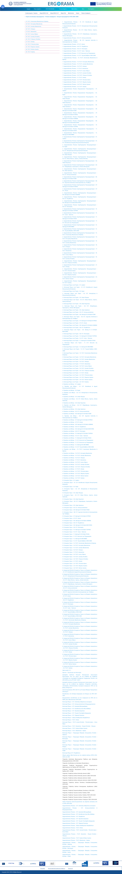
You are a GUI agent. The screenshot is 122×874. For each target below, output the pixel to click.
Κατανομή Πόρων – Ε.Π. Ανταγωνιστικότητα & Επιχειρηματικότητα (78, 704)
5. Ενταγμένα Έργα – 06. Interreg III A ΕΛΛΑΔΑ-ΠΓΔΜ (75, 509)
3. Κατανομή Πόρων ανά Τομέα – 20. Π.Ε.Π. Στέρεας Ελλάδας (78, 370)
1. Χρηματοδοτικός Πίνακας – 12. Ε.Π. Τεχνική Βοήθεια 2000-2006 (79, 55)
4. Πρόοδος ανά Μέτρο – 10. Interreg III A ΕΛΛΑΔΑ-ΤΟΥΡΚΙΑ (77, 433)
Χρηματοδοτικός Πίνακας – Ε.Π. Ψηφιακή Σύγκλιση (75, 823)
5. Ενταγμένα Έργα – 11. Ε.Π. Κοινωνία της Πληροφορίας (76, 536)
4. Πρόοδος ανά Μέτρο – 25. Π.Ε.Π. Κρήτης (73, 478)
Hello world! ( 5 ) (66, 670)
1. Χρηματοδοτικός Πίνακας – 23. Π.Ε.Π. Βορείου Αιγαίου (76, 82)
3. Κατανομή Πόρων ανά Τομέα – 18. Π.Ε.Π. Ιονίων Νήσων (77, 366)
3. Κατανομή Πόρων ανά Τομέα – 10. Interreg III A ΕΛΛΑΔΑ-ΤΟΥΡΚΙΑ (79, 336)
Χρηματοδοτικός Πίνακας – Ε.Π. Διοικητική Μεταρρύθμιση (76, 812)
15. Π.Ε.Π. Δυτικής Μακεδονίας (33, 26)
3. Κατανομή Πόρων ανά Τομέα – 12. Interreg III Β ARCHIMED (77, 346)
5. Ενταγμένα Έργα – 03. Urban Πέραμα (72, 492)
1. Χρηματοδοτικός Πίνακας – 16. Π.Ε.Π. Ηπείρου (74, 66)
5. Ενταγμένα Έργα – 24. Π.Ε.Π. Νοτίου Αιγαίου (74, 568)
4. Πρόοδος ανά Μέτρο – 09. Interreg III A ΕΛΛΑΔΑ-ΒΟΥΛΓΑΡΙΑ (78, 429)
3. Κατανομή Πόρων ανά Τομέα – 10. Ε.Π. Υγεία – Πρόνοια (77, 338)
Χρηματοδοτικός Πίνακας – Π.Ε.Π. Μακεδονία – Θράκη (76, 840)
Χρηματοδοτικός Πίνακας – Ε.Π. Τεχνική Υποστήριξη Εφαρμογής (78, 821)
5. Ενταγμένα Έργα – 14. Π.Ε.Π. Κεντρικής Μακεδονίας (76, 545)
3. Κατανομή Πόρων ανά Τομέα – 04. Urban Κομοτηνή (76, 303)
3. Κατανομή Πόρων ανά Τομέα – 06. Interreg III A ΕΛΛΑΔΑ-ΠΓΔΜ (78, 314)
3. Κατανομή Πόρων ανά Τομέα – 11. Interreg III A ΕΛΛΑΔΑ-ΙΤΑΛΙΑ (78, 340)
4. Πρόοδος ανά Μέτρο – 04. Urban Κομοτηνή (73, 403)
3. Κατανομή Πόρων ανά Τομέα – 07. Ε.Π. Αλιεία (74, 323)
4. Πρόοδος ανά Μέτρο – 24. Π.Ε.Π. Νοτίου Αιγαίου (75, 475)
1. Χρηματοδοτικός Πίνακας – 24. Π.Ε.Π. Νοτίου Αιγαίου (76, 84)
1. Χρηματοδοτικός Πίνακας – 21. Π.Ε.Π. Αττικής (74, 77)
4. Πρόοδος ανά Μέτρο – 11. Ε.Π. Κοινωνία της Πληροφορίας (77, 440)
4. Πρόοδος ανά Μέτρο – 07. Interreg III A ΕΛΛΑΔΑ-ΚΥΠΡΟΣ (77, 420)
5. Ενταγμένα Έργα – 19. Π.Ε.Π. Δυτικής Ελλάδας (74, 556)
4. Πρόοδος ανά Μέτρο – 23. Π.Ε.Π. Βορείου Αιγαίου (75, 473)
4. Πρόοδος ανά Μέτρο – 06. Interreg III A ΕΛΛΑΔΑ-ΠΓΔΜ (76, 413)
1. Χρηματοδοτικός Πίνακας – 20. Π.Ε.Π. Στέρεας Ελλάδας (77, 75)
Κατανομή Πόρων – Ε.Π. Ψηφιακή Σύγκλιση (73, 715)
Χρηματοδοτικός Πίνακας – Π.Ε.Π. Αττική (72, 827)
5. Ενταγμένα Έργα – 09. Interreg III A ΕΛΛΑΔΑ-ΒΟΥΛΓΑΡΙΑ (77, 525)
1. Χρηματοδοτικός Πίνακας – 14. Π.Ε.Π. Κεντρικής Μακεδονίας (78, 61)
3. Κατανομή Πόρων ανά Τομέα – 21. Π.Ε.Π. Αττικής (75, 372)
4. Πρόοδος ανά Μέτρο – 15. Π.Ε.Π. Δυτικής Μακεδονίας (76, 455)
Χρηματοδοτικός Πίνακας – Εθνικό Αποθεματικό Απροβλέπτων (78, 825)
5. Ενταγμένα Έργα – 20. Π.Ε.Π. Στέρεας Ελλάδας (75, 559)
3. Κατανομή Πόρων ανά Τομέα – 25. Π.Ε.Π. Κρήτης (75, 381)
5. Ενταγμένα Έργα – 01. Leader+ (70, 480)
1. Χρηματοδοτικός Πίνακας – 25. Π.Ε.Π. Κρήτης (74, 86)
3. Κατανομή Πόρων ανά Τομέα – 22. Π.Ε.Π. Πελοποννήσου (77, 375)
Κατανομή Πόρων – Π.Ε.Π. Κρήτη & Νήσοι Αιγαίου (74, 728)
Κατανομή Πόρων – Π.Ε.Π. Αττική (70, 719)
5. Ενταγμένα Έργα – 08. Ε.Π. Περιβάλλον (73, 522)
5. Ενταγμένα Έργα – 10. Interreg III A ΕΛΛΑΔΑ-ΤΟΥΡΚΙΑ (76, 529)
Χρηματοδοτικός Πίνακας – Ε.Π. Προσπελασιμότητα (75, 818)
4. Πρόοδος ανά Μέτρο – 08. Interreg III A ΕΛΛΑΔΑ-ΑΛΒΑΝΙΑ (77, 424)
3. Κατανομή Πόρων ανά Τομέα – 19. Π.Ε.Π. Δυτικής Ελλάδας (77, 368)
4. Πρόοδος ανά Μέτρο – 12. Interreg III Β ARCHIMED (75, 444)
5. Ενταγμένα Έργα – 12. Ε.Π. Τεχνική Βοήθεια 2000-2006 (77, 540)
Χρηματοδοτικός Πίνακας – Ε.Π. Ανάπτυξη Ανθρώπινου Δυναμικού (79, 805)
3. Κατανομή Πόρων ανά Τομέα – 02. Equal (73, 291)
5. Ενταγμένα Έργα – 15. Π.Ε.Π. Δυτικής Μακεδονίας (75, 547)
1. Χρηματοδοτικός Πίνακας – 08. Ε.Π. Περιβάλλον (75, 46)
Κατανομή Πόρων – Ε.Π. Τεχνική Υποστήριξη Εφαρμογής (76, 713)
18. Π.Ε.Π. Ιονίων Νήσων (32, 34)
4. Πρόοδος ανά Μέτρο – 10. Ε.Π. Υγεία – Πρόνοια (75, 435)
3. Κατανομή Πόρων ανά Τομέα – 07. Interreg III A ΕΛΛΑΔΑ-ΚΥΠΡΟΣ (79, 320)
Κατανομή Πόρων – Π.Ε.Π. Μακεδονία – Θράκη (74, 730)
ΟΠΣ (11, 872)
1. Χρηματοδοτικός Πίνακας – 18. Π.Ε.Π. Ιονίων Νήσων (76, 70)
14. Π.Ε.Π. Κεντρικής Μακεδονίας (34, 24)
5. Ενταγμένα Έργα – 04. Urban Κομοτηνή (72, 499)
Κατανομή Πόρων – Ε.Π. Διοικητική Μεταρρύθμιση (74, 706)
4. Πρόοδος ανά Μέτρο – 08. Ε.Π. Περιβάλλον (74, 426)
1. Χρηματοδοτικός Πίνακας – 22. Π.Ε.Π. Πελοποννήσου (76, 79)
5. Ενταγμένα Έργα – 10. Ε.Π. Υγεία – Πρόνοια (74, 531)
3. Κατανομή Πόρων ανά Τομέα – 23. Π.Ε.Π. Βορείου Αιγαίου (77, 377)
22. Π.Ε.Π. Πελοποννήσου (32, 44)
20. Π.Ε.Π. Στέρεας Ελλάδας (33, 39)
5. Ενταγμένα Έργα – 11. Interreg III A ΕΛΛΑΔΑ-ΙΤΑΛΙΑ (75, 534)
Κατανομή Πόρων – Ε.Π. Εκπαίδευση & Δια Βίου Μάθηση (76, 708)
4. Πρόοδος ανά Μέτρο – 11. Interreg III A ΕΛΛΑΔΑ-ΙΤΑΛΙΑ (76, 438)
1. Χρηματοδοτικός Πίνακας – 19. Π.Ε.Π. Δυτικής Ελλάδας (76, 73)
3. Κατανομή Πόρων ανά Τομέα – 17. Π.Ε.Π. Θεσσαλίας (76, 363)
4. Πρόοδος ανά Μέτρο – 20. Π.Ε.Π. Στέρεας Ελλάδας (76, 466)
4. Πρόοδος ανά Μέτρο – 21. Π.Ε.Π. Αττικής (73, 469)
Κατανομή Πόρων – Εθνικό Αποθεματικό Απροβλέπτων (76, 717)
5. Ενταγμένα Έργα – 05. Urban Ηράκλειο (73, 505)
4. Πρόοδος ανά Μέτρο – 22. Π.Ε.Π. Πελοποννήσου (75, 471)
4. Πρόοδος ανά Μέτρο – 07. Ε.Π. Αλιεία (72, 422)
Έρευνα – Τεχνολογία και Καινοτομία (71, 672)
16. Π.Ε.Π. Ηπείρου (30, 29)
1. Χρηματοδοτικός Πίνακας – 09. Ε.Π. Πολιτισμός (74, 48)
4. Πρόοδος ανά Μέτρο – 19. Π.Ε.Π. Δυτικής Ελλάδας (75, 464)
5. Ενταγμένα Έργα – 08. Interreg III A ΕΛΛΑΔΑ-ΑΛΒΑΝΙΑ (76, 520)
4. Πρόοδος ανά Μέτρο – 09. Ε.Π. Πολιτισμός (73, 431)
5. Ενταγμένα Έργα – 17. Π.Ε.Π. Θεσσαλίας (73, 552)
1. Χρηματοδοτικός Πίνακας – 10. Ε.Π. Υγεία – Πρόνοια (76, 51)
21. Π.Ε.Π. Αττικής (30, 41)
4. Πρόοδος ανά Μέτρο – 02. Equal (71, 390)
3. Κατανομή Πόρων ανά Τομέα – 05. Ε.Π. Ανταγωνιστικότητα (77, 312)
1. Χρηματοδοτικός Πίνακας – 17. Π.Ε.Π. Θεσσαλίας (75, 68)
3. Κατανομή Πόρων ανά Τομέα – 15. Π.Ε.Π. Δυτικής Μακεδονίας (78, 359)
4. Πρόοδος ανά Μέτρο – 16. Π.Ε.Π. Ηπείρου (73, 457)
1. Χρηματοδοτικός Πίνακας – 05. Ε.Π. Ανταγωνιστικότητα (76, 38)
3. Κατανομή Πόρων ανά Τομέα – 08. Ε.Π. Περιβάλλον (76, 327)
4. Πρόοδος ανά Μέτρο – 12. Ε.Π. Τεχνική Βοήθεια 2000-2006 (78, 447)
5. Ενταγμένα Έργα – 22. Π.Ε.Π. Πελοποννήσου (74, 563)
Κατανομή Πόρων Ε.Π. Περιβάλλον (71, 753)
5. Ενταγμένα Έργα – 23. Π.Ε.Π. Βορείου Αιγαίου (74, 565)
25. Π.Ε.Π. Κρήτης (30, 51)
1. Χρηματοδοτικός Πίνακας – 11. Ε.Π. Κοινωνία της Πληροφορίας (78, 53)
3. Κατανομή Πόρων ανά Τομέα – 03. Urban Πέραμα (75, 297)
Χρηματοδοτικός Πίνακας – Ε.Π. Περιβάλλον (73, 816)
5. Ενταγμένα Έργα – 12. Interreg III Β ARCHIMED (74, 538)
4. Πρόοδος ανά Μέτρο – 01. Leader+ (71, 384)
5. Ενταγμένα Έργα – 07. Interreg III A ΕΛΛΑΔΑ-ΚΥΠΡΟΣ (76, 516)
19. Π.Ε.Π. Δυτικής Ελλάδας (33, 36)
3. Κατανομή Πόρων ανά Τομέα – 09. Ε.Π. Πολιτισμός (76, 333)
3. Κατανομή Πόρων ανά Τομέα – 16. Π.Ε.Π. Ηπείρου (75, 361)
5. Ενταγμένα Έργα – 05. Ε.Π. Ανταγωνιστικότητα (74, 507)
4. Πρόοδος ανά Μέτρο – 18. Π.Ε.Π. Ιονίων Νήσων (75, 462)
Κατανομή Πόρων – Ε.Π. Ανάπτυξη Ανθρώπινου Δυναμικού (77, 701)
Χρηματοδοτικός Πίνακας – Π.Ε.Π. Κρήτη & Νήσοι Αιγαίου (76, 838)
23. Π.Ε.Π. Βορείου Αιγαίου (32, 46)
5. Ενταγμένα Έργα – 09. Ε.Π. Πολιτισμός (72, 527)
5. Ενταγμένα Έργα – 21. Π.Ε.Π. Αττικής (72, 561)
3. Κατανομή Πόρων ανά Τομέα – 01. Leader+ (73, 285)
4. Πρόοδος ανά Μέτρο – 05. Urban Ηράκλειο (74, 409)
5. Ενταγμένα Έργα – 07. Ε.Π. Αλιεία (71, 518)
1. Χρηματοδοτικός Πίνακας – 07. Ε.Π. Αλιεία (73, 44)
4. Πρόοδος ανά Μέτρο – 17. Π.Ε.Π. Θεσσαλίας (74, 460)
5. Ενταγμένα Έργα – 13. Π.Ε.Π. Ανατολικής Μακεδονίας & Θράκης (79, 543)
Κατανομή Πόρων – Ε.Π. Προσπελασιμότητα (73, 710)
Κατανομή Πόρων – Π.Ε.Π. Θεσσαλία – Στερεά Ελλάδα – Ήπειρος (79, 726)
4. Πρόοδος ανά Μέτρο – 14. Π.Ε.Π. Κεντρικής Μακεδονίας (77, 453)
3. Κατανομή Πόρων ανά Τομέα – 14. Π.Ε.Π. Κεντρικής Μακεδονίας (79, 357)
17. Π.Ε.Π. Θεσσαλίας (31, 31)
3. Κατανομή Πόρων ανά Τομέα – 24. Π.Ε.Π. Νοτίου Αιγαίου (77, 379)
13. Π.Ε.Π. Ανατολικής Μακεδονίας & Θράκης (37, 21)
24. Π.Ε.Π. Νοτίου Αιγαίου (32, 49)
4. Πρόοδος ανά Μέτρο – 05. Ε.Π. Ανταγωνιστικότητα (75, 411)
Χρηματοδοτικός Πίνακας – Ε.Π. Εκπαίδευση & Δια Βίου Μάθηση (78, 814)
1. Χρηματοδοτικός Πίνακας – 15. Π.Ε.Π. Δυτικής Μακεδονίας (77, 64)
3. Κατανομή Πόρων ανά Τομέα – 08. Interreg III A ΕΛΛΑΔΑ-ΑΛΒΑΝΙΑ (79, 325)
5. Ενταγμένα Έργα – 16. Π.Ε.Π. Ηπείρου (72, 550)
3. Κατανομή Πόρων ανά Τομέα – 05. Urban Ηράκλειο (76, 310)
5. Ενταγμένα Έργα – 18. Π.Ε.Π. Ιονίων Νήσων (74, 554)
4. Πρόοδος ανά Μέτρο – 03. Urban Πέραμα (73, 396)
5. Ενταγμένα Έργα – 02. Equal (70, 486)
